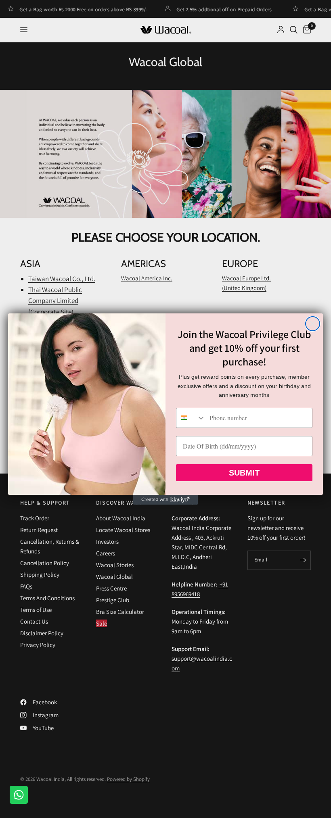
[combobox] (190, 418)
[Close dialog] (313, 324)
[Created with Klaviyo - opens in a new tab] (165, 500)
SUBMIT (244, 472)
